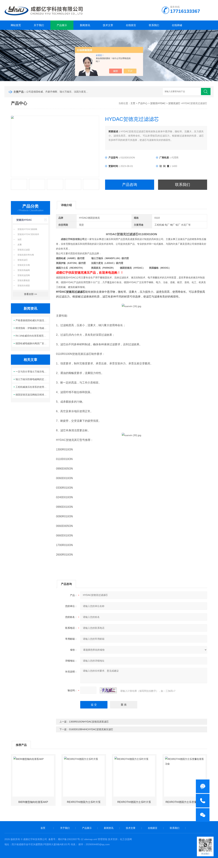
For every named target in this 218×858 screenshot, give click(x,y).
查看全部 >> (30, 294)
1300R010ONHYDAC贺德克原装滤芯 (89, 721)
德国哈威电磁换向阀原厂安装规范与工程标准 (32, 343)
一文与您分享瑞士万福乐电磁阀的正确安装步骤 (32, 371)
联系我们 (154, 25)
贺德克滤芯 (174, 103)
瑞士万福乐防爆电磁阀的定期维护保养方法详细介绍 (32, 379)
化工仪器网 (126, 839)
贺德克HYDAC (158, 103)
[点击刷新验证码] (108, 690)
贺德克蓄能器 (24, 280)
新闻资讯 (85, 25)
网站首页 (16, 25)
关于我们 (39, 25)
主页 (132, 103)
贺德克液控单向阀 (26, 255)
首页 (43, 828)
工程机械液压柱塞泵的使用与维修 (32, 387)
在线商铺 (177, 25)
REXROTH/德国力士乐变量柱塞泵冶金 (186, 801)
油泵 (20, 239)
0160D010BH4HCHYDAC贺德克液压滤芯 (91, 729)
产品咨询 (129, 184)
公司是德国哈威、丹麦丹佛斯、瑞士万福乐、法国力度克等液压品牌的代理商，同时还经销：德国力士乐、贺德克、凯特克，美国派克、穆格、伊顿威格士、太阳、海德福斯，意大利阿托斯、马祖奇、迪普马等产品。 (58, 91)
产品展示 (62, 25)
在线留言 (131, 25)
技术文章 (108, 25)
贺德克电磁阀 (24, 270)
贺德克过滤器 (24, 250)
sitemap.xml (90, 839)
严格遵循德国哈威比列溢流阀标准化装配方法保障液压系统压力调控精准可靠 (32, 320)
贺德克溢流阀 (24, 275)
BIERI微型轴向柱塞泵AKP (33, 801)
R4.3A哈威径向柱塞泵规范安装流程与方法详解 (32, 335)
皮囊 (20, 244)
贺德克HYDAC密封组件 (28, 234)
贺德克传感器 (24, 285)
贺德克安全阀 (24, 265)
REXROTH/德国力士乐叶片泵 (84, 801)
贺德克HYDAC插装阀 (27, 229)
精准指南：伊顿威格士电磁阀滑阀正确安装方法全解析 (32, 328)
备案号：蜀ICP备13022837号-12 (65, 839)
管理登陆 (102, 839)
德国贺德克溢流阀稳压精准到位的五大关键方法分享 (32, 394)
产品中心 (142, 103)
